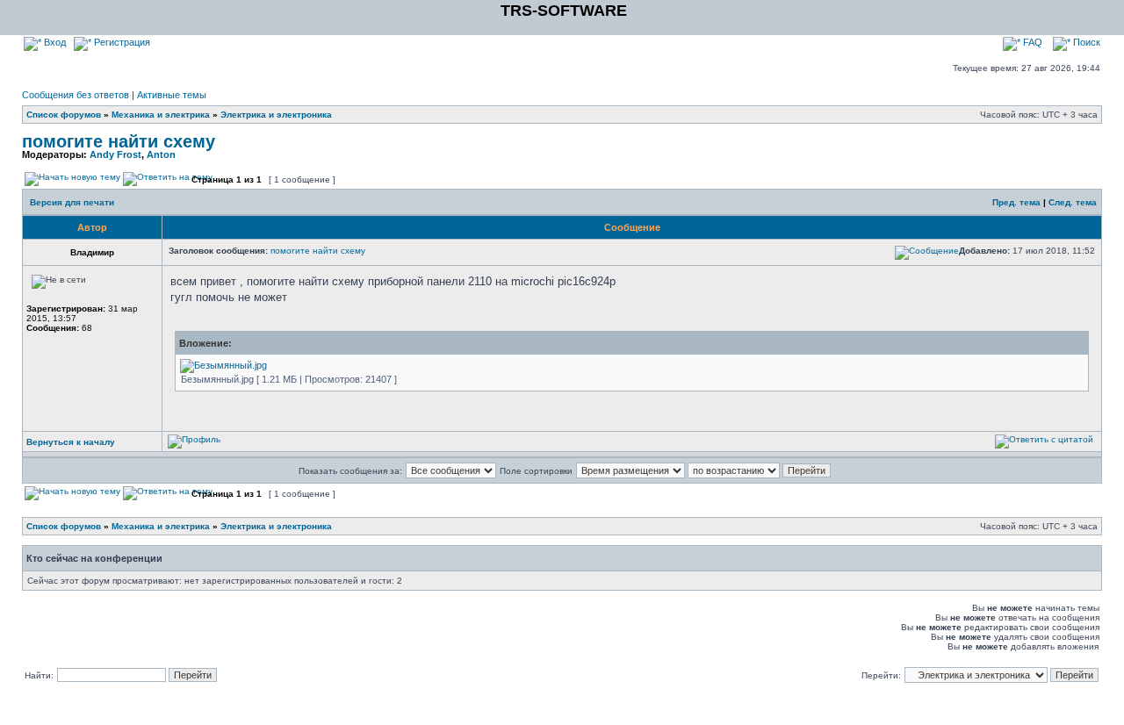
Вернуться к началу (70, 442)
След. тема (1072, 202)
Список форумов (63, 114)
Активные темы (171, 95)
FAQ (1031, 42)
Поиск (1085, 42)
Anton (161, 154)
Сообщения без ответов (75, 95)
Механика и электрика (161, 114)
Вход (53, 42)
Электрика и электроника (276, 114)
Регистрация (120, 42)
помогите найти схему (118, 141)
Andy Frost (115, 154)
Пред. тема (1016, 202)
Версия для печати (72, 202)
